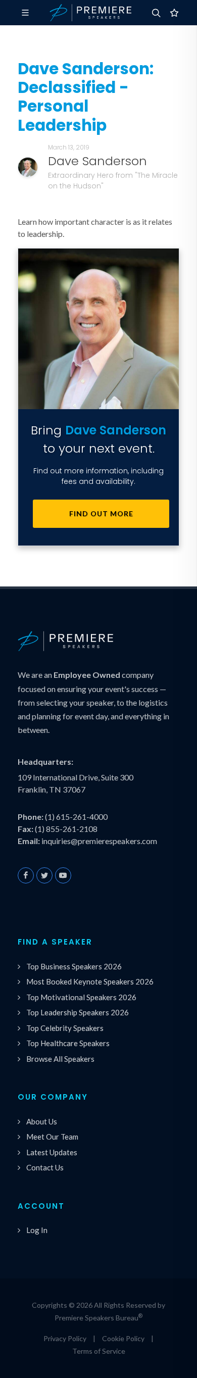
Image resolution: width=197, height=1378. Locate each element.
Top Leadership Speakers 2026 (77, 1012)
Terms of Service (98, 1351)
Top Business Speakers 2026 (74, 966)
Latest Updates (51, 1152)
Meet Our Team (52, 1136)
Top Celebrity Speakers (65, 1027)
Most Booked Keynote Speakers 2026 (90, 981)
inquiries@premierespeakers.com (99, 841)
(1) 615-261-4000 (76, 816)
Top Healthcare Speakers (68, 1043)
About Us (41, 1121)
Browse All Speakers (60, 1058)
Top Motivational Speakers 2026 (81, 997)
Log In (36, 1230)
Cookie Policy (123, 1338)
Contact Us (45, 1167)
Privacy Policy (64, 1338)
